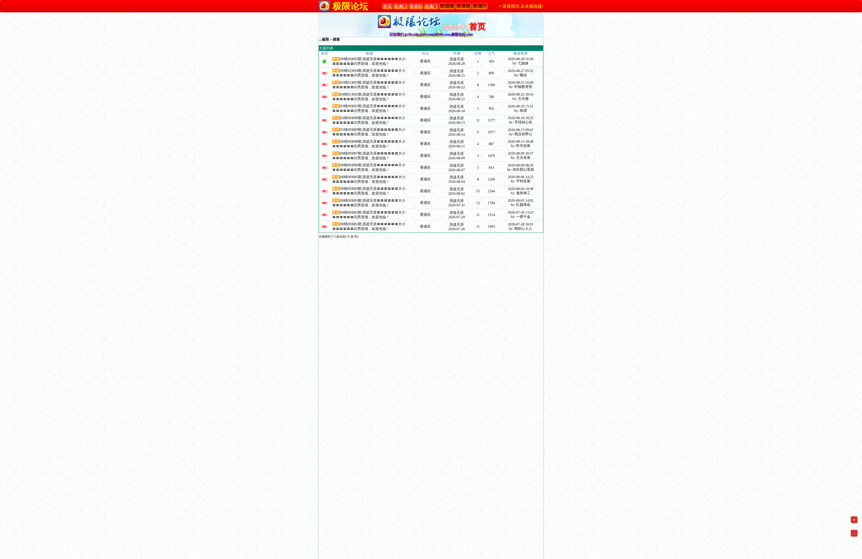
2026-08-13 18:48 (520, 141)
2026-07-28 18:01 (520, 224)
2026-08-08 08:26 (520, 165)
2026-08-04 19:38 (520, 189)
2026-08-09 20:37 (520, 153)
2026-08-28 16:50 (520, 59)
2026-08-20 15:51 (520, 106)
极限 (325, 39)
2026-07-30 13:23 (520, 212)
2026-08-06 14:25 (520, 177)
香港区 (425, 61)
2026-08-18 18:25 (520, 118)
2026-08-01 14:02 (520, 200)
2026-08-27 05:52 (520, 71)
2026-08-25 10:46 (520, 82)
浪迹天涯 (456, 59)
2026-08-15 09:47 (520, 130)
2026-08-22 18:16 (520, 94)
